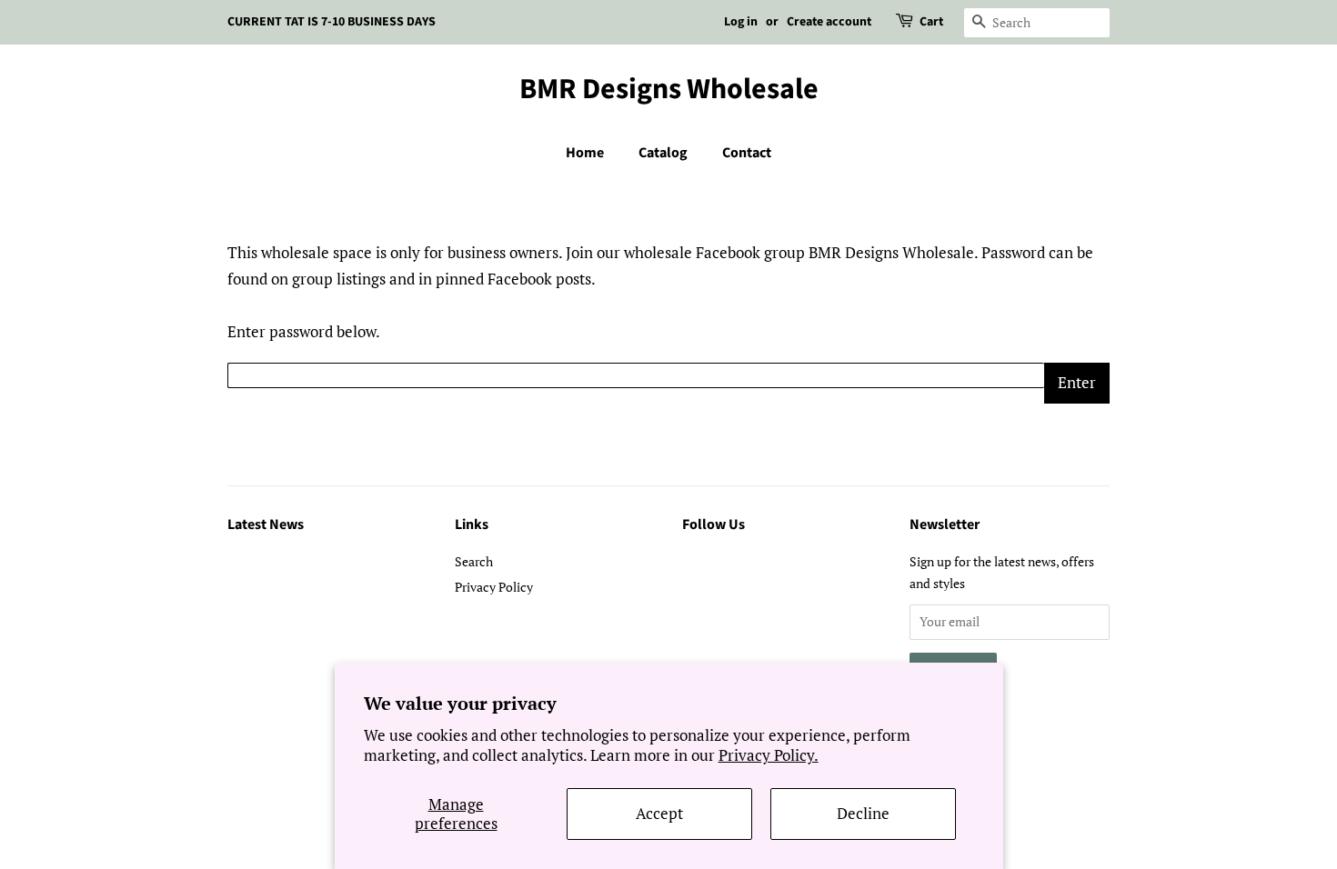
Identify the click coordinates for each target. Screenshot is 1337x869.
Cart (931, 22)
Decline (863, 813)
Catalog (663, 153)
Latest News (265, 524)
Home (585, 153)
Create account (829, 22)
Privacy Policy (494, 586)
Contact (746, 153)
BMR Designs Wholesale (669, 89)
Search (474, 561)
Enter (1077, 382)
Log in (741, 22)
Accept (659, 813)
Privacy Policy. (769, 754)
